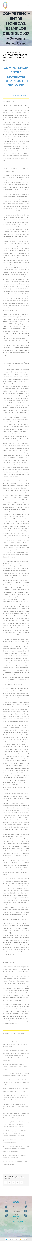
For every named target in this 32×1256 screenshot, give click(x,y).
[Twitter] (6, 1206)
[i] (14, 895)
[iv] (19, 1023)
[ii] (25, 907)
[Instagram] (6, 1215)
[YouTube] (6, 1210)
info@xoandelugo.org (19, 1221)
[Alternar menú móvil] (28, 5)
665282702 (16, 1216)
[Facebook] (6, 1202)
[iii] (10, 933)
